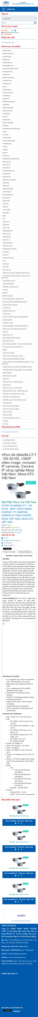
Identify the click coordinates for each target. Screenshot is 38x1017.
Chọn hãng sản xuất (7, 42)
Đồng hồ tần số (6, 164)
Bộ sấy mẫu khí (6, 167)
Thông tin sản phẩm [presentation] (9, 552)
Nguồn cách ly (6, 221)
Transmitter (5, 421)
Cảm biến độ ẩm (7, 173)
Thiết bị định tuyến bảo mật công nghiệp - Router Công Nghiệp (17, 370)
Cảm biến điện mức (7, 62)
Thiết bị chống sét (7, 191)
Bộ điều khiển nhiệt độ (8, 188)
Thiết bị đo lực (6, 182)
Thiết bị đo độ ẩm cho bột (9, 280)
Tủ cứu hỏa (5, 424)
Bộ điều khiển (6, 185)
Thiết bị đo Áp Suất (7, 373)
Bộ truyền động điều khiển (9, 140)
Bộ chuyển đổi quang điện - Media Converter (13, 298)
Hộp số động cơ (6, 95)
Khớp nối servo (6, 239)
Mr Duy (6, 538)
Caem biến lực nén (7, 80)
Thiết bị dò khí (6, 379)
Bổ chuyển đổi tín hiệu (8, 194)
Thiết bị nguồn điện (7, 403)
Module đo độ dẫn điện (8, 107)
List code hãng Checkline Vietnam (11, 449)
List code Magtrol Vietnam (9, 440)
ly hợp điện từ (6, 252)
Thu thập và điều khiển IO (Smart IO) (11, 418)
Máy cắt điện (6, 212)
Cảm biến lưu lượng (7, 110)
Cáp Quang (5, 125)
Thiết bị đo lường (7, 385)
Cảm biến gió (6, 264)
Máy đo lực (5, 332)
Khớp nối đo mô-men (8, 245)
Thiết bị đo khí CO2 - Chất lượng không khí (13, 382)
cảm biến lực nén (7, 83)
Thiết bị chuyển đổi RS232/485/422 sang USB (13, 359)
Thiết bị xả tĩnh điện (7, 415)
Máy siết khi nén (7, 119)
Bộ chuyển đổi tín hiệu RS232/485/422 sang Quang (15, 302)
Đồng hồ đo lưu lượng (8, 323)
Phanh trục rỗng (6, 233)
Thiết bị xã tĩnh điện (7, 412)
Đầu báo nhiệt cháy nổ (8, 53)
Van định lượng (6, 113)
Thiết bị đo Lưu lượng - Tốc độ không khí (12, 388)
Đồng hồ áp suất (7, 161)
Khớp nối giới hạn (7, 236)
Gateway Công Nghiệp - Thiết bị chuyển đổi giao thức (15, 326)
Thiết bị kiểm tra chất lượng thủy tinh (11, 397)
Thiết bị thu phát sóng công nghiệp (11, 406)
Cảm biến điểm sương (8, 65)
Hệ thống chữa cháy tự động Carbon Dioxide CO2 (15, 329)
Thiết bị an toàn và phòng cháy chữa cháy (13, 356)
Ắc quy (4, 261)
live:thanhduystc (9, 545)
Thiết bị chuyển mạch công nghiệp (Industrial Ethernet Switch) (17, 367)
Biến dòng (5, 292)
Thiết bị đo (5, 149)
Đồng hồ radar (6, 59)
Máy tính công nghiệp (8, 122)
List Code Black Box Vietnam (9, 443)
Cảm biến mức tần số (8, 92)
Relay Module (6, 104)
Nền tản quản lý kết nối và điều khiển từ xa (13, 347)
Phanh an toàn (6, 227)
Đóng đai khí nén (7, 176)
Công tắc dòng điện (7, 320)
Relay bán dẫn (6, 200)
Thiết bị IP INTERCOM (8, 283)
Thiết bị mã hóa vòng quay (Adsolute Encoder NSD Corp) (16, 273)
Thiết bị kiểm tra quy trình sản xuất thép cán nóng (14, 400)
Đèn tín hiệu (5, 267)
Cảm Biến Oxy (6, 74)
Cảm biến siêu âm (7, 137)
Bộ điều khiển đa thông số (9, 101)
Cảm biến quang (7, 314)
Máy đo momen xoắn (8, 335)
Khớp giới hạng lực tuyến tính (9, 249)
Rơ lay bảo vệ (6, 155)
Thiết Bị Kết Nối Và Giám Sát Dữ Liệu (11, 128)
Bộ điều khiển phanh (7, 230)
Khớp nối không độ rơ (8, 242)
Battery (4, 215)
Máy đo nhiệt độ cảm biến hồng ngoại (11, 338)
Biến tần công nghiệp (8, 295)
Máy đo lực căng (7, 270)
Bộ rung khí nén (6, 197)
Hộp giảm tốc (6, 98)
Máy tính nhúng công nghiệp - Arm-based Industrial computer (17, 344)
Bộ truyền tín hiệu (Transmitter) (10, 305)
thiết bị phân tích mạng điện (9, 179)
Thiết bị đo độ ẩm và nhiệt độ (9, 376)
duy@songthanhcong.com (12, 540)
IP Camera (5, 289)
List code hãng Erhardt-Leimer (10, 446)
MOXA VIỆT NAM (16, 530)
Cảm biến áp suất (7, 56)
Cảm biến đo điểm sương (9, 170)
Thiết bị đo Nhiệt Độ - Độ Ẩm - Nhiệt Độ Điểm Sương (15, 391)
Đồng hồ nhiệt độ (7, 50)
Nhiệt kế (5, 350)
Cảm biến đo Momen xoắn (9, 311)
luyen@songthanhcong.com (11, 32)
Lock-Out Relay (6, 209)
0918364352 (8, 543)
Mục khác (5, 116)
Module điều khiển (7, 143)
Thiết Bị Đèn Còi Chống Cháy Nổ (10, 286)
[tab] (9, 552)
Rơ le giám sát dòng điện (8, 353)
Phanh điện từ (6, 224)
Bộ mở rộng (5, 203)
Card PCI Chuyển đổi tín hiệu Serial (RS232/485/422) (15, 317)
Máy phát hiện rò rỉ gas (8, 341)
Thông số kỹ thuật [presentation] (24, 552)
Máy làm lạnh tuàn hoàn (8, 258)
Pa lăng (4, 131)
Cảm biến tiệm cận (7, 89)
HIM (4, 218)
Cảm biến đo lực (7, 308)
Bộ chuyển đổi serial (7, 71)
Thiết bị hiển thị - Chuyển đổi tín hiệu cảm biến (13, 394)
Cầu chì (5, 86)
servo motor (6, 134)
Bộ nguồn (5, 152)
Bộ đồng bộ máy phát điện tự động (11, 158)
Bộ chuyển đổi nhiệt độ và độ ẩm (10, 68)
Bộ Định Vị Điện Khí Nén (8, 77)
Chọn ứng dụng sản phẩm (9, 432)
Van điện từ (5, 206)
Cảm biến (5, 146)
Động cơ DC (6, 255)
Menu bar (11, 9)
